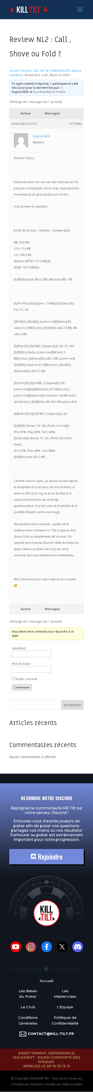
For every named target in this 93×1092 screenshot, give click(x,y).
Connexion (22, 687)
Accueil (14, 71)
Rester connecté (26, 679)
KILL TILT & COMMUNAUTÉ (51, 71)
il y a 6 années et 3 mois (49, 92)
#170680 (76, 124)
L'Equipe (65, 1007)
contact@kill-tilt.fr (51, 1033)
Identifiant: (19, 648)
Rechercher (72, 705)
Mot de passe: (21, 664)
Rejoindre (49, 856)
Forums (26, 71)
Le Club (28, 1007)
